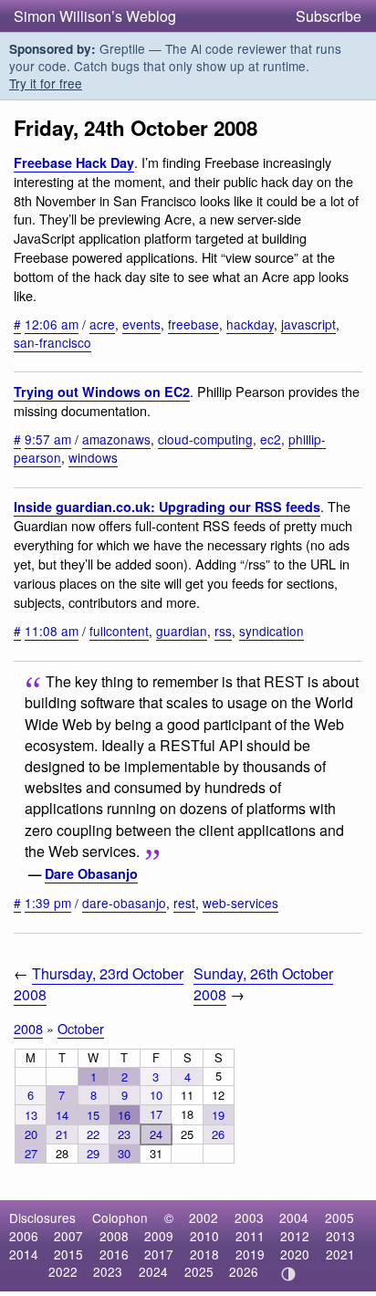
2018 (204, 1254)
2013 (340, 1236)
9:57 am (48, 439)
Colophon (120, 1217)
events (141, 324)
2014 (23, 1254)
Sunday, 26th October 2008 (263, 984)
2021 (340, 1254)
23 (124, 1134)
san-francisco (52, 342)
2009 (158, 1236)
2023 (107, 1271)
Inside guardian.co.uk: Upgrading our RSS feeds (167, 506)
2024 (153, 1271)
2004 (293, 1217)
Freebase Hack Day (74, 162)
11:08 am (51, 631)
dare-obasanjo (124, 903)
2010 (204, 1236)
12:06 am (51, 324)
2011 (250, 1236)
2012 (294, 1236)
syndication (271, 631)
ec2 (270, 439)
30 (124, 1153)
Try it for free (45, 83)
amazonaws (116, 439)
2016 (114, 1254)
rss (223, 631)
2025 (199, 1271)
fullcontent (119, 631)
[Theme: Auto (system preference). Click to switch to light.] (289, 1274)
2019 (250, 1254)
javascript (308, 324)
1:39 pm (48, 903)
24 (156, 1134)
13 (31, 1115)
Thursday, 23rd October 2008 (98, 984)
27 (31, 1153)
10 (156, 1094)
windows (93, 457)
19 (218, 1115)
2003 (249, 1217)
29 (93, 1153)
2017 (158, 1254)
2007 (68, 1236)
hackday (250, 324)
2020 (294, 1254)
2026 (243, 1271)
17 (156, 1114)
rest (184, 903)
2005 (339, 1217)
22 (93, 1134)
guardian (181, 631)
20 (31, 1134)
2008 (28, 1028)
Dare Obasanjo (91, 873)
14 (62, 1115)
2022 (63, 1271)
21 (62, 1134)
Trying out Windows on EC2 (102, 391)
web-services (240, 903)
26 (218, 1134)
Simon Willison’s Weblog (95, 15)
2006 (23, 1236)
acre (102, 324)
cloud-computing (205, 439)
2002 (203, 1217)
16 (124, 1115)
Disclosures (42, 1217)
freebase (193, 324)
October (80, 1028)
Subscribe (328, 15)
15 (93, 1115)
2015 (68, 1254)
